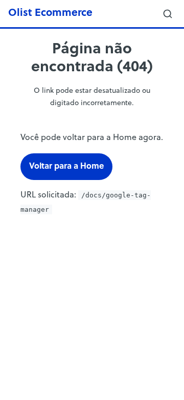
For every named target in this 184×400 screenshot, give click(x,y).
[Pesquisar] (167, 14)
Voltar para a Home (66, 166)
